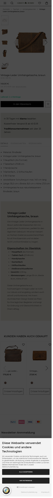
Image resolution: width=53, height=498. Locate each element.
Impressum (45, 492)
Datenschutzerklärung (29, 492)
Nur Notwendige (26, 480)
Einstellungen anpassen (27, 487)
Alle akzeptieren (26, 472)
